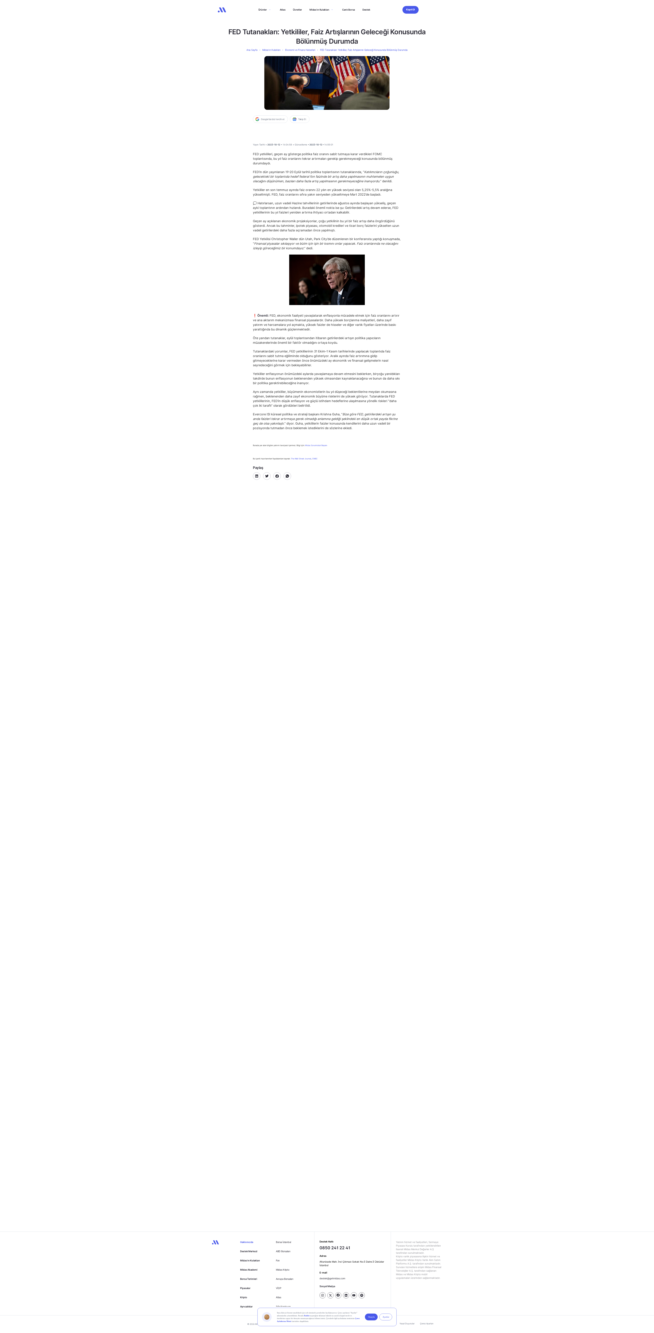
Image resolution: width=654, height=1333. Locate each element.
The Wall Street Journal (301, 458)
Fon (278, 1260)
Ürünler (262, 9)
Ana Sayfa (251, 49)
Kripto (243, 1297)
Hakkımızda (246, 1242)
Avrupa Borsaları (284, 1278)
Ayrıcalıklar (246, 1306)
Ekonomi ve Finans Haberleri (300, 49)
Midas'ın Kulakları (250, 1260)
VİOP (278, 1288)
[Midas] (222, 9)
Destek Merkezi (248, 1251)
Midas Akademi (248, 1269)
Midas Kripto (282, 1269)
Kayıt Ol (410, 9)
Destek (366, 9)
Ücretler (297, 9)
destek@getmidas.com (332, 1278)
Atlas (283, 9)
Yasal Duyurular (407, 1323)
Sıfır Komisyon (283, 1306)
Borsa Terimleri (248, 1278)
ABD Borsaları (283, 1251)
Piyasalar (245, 1288)
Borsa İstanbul (283, 1242)
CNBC (314, 458)
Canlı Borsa (348, 9)
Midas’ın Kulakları (319, 9)
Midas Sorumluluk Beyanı (316, 445)
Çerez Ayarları (426, 1323)
